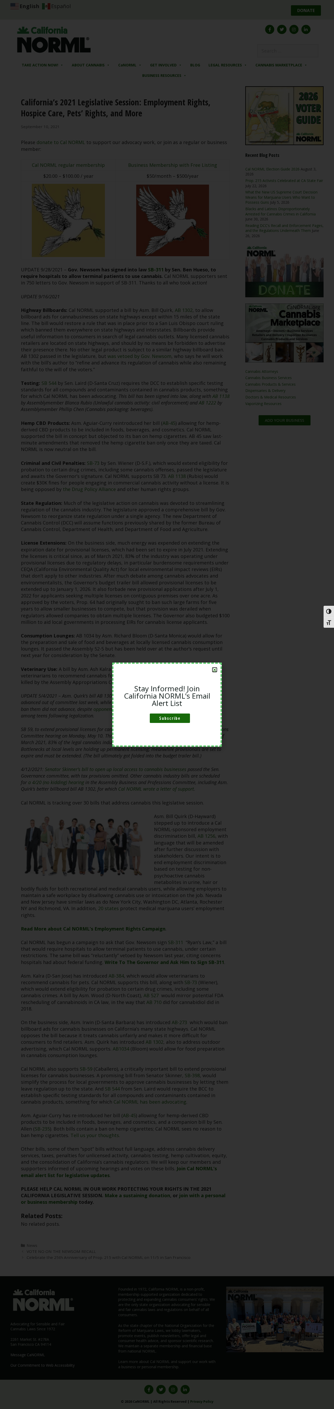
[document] (167, 704)
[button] (215, 670)
